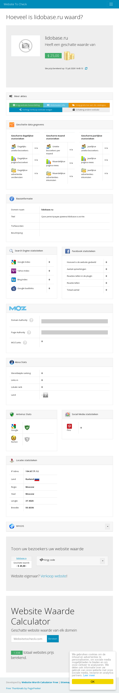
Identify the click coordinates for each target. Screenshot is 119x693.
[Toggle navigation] (111, 4)
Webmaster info (57, 105)
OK (93, 681)
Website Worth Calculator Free (40, 682)
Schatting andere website (87, 109)
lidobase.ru (21, 558)
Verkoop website (53, 575)
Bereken (52, 638)
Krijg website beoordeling (27, 105)
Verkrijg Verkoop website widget (36, 109)
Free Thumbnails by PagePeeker (23, 688)
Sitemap (65, 682)
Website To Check (15, 4)
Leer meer (89, 675)
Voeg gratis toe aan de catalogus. (90, 105)
